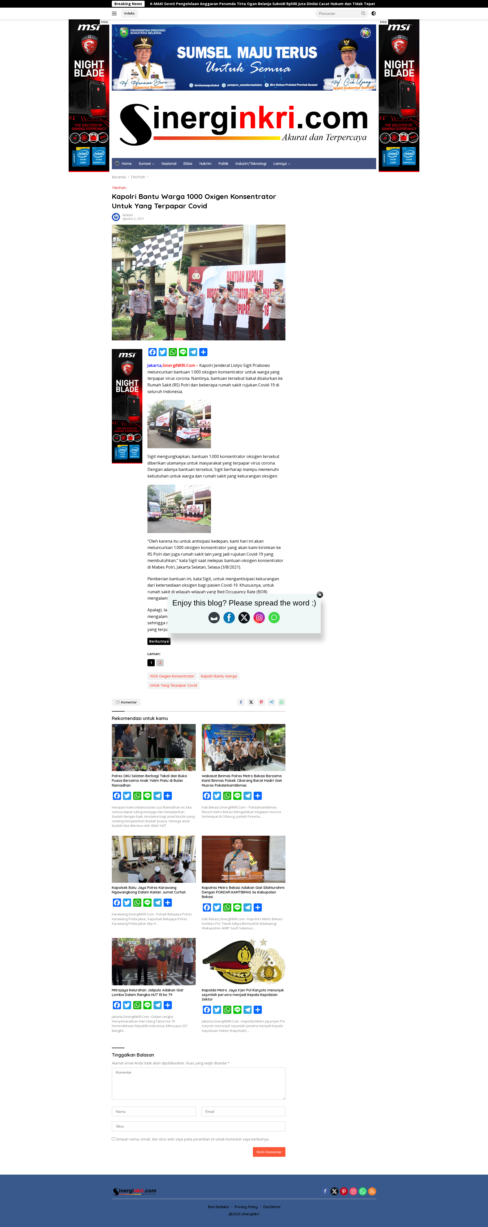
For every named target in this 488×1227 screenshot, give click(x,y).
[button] (363, 13)
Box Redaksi (218, 1207)
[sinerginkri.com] (244, 123)
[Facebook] (325, 1191)
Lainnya (280, 163)
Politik (223, 163)
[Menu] (115, 13)
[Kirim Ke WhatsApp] (281, 702)
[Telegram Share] (271, 702)
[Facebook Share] (241, 702)
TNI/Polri (119, 187)
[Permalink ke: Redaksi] (116, 216)
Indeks (129, 13)
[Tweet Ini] (251, 702)
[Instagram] (353, 1191)
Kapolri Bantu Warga (219, 676)
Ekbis (188, 163)
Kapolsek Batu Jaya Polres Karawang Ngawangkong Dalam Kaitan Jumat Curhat (149, 889)
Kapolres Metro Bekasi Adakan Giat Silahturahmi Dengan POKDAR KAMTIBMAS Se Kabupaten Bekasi (243, 892)
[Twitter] (334, 1191)
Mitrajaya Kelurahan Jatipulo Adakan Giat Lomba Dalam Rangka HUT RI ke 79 (147, 992)
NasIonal (169, 163)
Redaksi (128, 215)
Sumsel (145, 163)
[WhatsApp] (363, 1191)
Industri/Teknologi (251, 163)
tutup (104, 22)
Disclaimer (272, 1207)
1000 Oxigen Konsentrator (172, 676)
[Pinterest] (344, 1191)
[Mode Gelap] (373, 13)
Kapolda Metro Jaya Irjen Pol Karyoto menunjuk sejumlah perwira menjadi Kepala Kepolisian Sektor (243, 995)
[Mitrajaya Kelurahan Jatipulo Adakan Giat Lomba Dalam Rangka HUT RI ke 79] (154, 961)
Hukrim (205, 163)
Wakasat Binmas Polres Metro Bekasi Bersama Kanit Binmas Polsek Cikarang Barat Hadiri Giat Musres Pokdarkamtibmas (242, 780)
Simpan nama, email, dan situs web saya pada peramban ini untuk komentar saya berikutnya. (192, 1139)
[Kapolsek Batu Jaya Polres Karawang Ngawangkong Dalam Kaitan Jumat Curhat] (154, 859)
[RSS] (372, 1191)
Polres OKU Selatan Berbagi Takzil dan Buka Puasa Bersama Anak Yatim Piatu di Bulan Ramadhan (149, 780)
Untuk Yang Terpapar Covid (173, 685)
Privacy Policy (246, 1207)
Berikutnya (159, 641)
